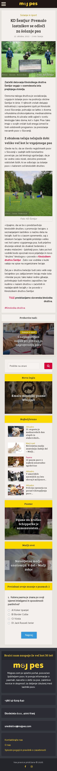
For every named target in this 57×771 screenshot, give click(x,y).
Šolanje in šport (28, 15)
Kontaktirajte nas (14, 740)
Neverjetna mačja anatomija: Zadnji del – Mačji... (37, 448)
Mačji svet (30, 443)
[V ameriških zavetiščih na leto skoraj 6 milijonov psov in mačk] (17, 476)
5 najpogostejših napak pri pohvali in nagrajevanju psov (28, 341)
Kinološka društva (15, 308)
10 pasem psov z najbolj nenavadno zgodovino (35, 462)
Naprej (29, 635)
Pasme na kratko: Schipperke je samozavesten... (28, 523)
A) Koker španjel (20, 610)
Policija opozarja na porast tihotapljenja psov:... (36, 490)
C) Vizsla (16, 618)
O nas (8, 745)
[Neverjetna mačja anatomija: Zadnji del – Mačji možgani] (17, 447)
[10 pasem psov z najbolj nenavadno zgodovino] (17, 462)
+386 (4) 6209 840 (14, 700)
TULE (12, 298)
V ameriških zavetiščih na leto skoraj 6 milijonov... (36, 476)
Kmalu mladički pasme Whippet (29, 397)
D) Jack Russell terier (23, 623)
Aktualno (30, 427)
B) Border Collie (20, 614)
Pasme (29, 457)
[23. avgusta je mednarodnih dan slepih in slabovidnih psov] (17, 431)
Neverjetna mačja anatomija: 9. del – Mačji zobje (28, 565)
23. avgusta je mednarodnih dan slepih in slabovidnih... (35, 433)
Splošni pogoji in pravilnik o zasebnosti (25, 750)
